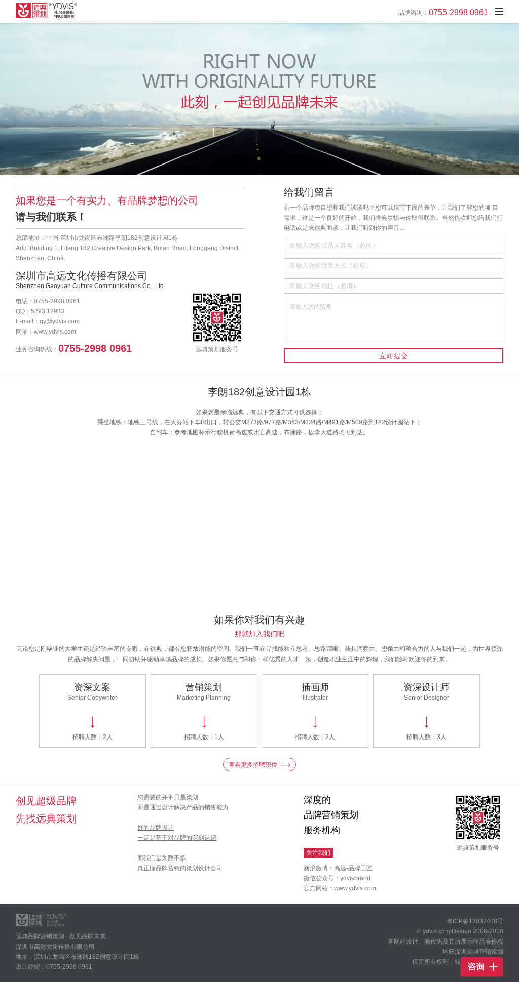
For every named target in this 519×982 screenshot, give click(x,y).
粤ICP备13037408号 (475, 921)
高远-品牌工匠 (353, 868)
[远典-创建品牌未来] (51, 10)
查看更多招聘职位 (253, 764)
